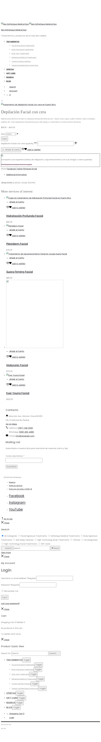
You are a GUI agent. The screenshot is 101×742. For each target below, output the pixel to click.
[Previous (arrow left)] (2, 728)
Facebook (11, 169)
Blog (8, 81)
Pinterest (27, 169)
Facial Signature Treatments (23, 45)
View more (6, 552)
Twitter (19, 169)
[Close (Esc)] (2, 724)
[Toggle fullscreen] (7, 724)
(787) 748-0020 (25, 428)
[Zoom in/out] (10, 724)
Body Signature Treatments (23, 49)
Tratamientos (12, 41)
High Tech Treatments (20, 53)
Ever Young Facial (17, 393)
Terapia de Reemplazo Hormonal (25, 65)
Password (10, 585)
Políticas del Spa (15, 486)
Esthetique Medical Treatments (24, 57)
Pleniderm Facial (17, 244)
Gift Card (10, 73)
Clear (4, 138)
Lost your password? (10, 603)
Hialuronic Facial (17, 365)
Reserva (10, 77)
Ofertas (10, 69)
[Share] (5, 724)
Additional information (16, 174)
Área (3, 134)
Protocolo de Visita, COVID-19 (20, 489)
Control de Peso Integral (21, 61)
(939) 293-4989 (26, 432)
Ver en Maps (11, 424)
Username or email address (18, 578)
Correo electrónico (15, 456)
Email (34, 169)
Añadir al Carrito (12, 149)
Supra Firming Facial (19, 272)
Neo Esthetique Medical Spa (13, 30)
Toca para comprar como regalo (16, 164)
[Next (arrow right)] (5, 728)
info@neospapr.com (25, 436)
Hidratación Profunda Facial (24, 216)
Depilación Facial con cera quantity (17, 143)
